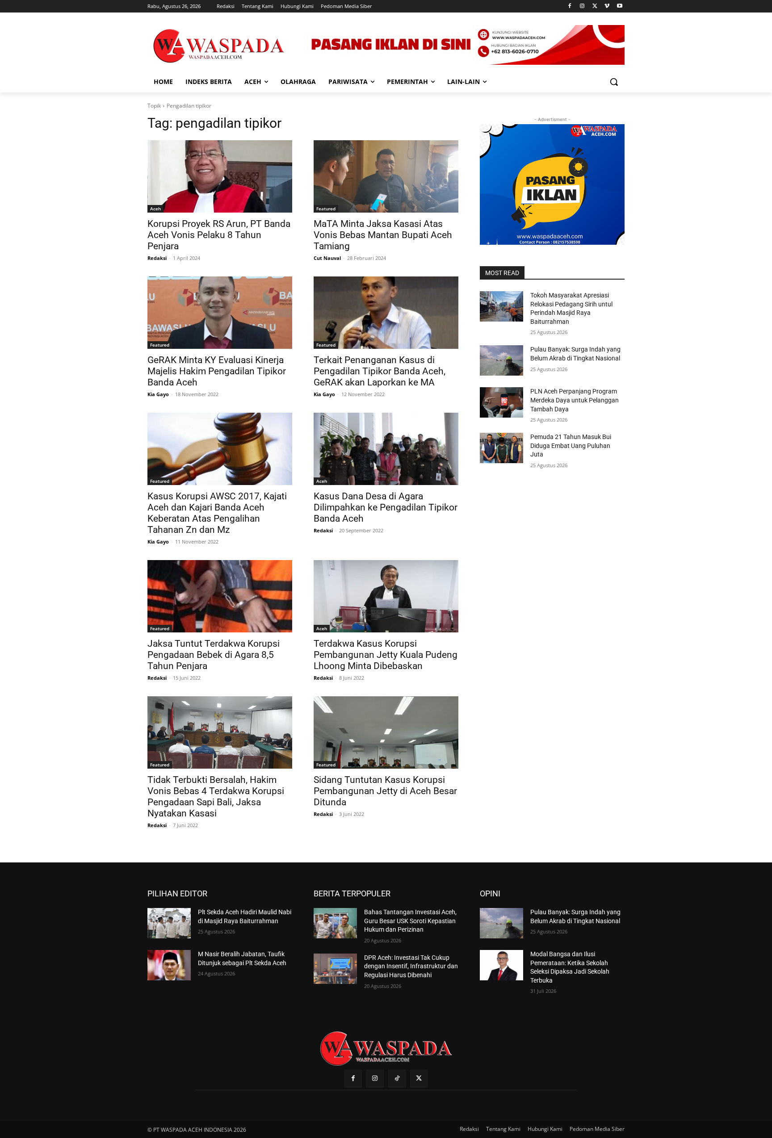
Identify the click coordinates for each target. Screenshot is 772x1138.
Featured (326, 208)
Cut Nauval (327, 258)
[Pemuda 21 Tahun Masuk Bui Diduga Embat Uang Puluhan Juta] (501, 448)
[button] (614, 81)
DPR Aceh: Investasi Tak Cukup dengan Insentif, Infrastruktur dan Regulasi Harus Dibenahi (411, 966)
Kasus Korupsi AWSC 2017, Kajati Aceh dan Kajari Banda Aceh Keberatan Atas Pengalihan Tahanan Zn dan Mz (217, 513)
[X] (595, 6)
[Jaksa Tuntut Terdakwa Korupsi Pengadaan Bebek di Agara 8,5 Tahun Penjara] (219, 596)
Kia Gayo (158, 394)
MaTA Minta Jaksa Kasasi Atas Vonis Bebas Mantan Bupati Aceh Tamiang (383, 234)
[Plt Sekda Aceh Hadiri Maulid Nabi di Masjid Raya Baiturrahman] (169, 923)
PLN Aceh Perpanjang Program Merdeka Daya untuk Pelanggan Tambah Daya (574, 400)
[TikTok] (397, 1078)
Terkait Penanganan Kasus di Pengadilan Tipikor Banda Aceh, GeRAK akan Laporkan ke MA (379, 371)
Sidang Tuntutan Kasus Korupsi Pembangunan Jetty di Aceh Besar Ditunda (385, 790)
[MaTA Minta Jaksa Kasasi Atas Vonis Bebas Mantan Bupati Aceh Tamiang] (386, 176)
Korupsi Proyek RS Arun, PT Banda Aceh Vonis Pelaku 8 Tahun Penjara (218, 234)
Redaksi (157, 258)
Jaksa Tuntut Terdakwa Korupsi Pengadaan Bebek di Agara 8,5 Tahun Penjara (213, 654)
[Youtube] (619, 6)
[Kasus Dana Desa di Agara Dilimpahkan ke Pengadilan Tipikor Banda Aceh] (386, 449)
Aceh (155, 208)
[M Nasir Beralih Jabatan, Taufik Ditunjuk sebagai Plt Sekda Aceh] (169, 965)
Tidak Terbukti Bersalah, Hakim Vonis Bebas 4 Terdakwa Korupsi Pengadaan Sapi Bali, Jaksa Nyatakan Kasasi (215, 796)
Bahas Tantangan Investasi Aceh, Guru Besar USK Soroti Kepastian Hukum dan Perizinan (410, 920)
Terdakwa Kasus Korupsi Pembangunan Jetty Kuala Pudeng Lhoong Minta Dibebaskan (385, 654)
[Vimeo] (607, 6)
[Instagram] (582, 6)
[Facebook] (570, 6)
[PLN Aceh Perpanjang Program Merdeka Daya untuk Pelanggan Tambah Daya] (501, 402)
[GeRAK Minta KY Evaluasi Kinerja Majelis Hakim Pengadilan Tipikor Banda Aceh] (219, 312)
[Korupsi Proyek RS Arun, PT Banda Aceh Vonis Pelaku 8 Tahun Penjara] (219, 176)
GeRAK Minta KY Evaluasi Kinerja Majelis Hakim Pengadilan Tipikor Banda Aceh (216, 371)
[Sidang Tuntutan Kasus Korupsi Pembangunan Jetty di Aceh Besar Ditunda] (386, 732)
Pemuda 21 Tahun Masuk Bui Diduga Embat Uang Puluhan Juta (570, 445)
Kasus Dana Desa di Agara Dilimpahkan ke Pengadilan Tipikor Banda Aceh (385, 507)
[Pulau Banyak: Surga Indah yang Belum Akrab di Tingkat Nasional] (501, 360)
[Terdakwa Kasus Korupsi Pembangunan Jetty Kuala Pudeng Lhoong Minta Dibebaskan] (386, 596)
